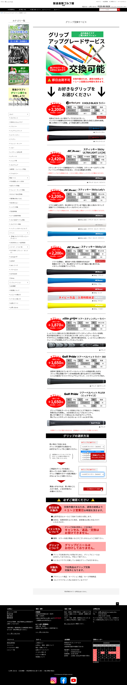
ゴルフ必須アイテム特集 (17, 220)
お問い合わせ (14, 307)
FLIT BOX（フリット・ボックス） (19, 251)
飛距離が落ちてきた (16, 198)
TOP (1, 12)
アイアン (13, 139)
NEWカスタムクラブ (16, 122)
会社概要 (13, 286)
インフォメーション (15, 282)
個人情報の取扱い (50, 671)
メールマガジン (122, 1)
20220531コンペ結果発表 (17, 242)
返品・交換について (41, 647)
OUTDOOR (13, 274)
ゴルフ (11, 114)
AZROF (12, 261)
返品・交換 (68, 609)
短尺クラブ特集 (14, 185)
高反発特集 (13, 211)
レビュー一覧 (11, 650)
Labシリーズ (14, 265)
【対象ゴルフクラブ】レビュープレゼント (19, 237)
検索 (118, 9)
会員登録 (105, 1)
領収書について (14, 290)
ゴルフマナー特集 (15, 224)
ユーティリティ (14, 135)
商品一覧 (23, 9)
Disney (12, 278)
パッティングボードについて (18, 228)
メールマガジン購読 (13, 647)
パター (12, 148)
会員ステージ (14, 303)
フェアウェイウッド (16, 130)
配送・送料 (39, 609)
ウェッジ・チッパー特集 (17, 190)
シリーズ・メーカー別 (15, 247)
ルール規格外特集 (15, 215)
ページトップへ (117, 603)
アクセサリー (14, 173)
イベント (12, 233)
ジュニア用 (13, 160)
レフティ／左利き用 (16, 152)
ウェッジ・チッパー (16, 143)
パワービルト (14, 269)
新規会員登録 (11, 643)
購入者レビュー (36, 9)
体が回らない (14, 203)
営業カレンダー (97, 639)
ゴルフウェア (14, 165)
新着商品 (12, 9)
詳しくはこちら (68, 623)
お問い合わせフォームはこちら (107, 612)
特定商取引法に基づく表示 (34, 671)
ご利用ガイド (113, 1)
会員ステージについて (42, 650)
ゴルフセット (14, 118)
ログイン (99, 1)
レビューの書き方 (15, 294)
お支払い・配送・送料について (45, 645)
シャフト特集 (14, 207)
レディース (13, 156)
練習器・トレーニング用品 (18, 169)
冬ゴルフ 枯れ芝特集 (16, 194)
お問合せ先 (96, 609)
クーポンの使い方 (15, 299)
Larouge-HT (13, 257)
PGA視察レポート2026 (17, 181)
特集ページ (12, 178)
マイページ (47, 9)
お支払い (10, 609)
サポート (38, 639)
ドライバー (13, 126)
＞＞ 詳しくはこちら (13, 633)
